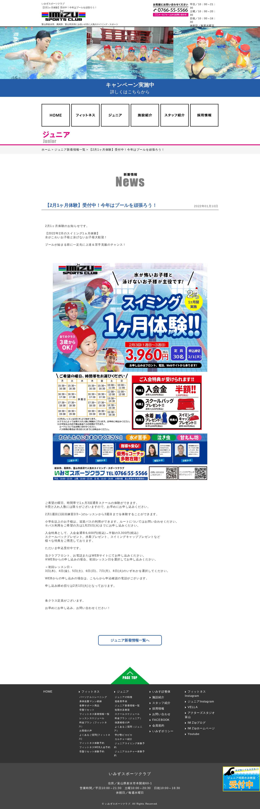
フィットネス (91, 691)
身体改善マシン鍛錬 (90, 701)
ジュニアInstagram (201, 701)
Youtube (194, 733)
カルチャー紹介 (123, 739)
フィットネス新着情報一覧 (94, 714)
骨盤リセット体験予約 (92, 751)
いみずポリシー (163, 731)
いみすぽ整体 (161, 691)
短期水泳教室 (122, 709)
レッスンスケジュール (92, 718)
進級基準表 (121, 701)
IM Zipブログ (197, 722)
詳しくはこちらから (130, 88)
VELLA (193, 707)
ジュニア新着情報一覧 (127, 705)
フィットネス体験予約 (92, 743)
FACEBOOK (161, 719)
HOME (48, 691)
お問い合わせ (161, 714)
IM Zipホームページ (201, 728)
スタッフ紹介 (161, 702)
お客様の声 (85, 730)
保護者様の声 (122, 722)
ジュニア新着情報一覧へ (130, 640)
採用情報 (158, 708)
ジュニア (123, 691)
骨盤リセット (86, 709)
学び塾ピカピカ (123, 735)
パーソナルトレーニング (93, 697)
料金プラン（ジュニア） (128, 718)
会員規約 (158, 725)
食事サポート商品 (89, 705)
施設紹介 (158, 697)
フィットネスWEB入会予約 (94, 747)
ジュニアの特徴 (123, 697)
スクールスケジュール (127, 714)
